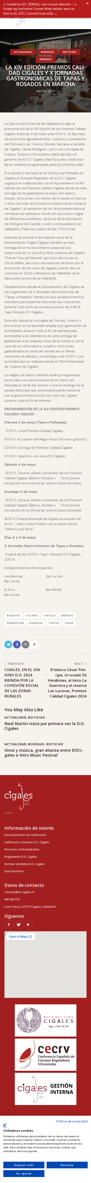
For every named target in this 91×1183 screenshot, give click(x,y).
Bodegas (47, 52)
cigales (49, 615)
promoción (15, 623)
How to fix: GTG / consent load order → (30, 13)
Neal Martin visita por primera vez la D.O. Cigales (44, 726)
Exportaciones (14, 871)
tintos (54, 623)
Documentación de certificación (25, 835)
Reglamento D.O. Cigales (20, 857)
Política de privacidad (72, 1121)
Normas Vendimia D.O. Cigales (24, 864)
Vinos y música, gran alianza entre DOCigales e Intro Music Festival (43, 752)
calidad (32, 615)
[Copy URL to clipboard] (34, 644)
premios (67, 615)
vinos (69, 623)
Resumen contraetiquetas (21, 849)
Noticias (69, 52)
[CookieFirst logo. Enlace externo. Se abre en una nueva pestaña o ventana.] (5, 1126)
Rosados (36, 623)
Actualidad (23, 52)
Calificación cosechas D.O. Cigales (27, 842)
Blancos (13, 615)
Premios (46, 59)
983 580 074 (12, 899)
